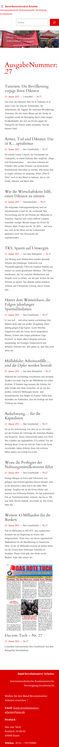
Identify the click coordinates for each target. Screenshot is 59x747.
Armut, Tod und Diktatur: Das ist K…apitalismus (29, 141)
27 (40, 96)
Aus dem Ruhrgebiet (32, 254)
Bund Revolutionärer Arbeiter (21, 6)
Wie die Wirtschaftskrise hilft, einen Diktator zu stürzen (28, 193)
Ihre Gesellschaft (31, 149)
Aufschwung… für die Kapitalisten (22, 416)
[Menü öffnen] (2, 6)
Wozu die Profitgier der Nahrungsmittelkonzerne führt (29, 464)
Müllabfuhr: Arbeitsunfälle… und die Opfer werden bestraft (28, 363)
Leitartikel (28, 96)
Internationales (30, 202)
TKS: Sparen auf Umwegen (27, 248)
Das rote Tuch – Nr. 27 (23, 635)
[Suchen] (54, 22)
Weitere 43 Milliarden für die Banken (27, 517)
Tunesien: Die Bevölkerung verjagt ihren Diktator (27, 88)
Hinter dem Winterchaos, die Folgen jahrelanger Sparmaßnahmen (27, 304)
